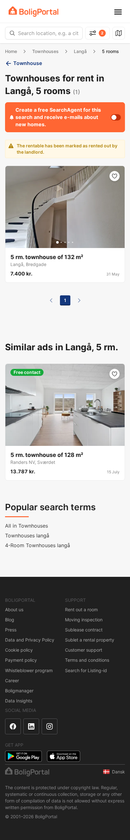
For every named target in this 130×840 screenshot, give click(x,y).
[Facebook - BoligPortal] (13, 726)
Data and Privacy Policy (29, 639)
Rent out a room (81, 609)
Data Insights (18, 700)
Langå (80, 51)
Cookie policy (19, 650)
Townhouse (27, 63)
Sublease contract (84, 629)
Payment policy (21, 660)
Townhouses (45, 51)
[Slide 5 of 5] (72, 242)
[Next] (79, 300)
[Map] (118, 33)
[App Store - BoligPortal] (63, 756)
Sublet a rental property (89, 639)
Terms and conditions (87, 660)
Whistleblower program (29, 670)
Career (12, 680)
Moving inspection (84, 619)
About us (14, 609)
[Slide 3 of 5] (65, 242)
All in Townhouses (26, 526)
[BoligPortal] (33, 11)
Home (11, 51)
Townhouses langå (27, 535)
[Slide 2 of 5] (61, 242)
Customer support (83, 650)
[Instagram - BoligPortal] (49, 726)
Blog (9, 619)
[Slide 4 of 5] (69, 242)
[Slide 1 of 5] (57, 242)
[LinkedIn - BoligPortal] (31, 726)
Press (10, 629)
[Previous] (51, 300)
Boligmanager (19, 690)
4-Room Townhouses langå (37, 545)
